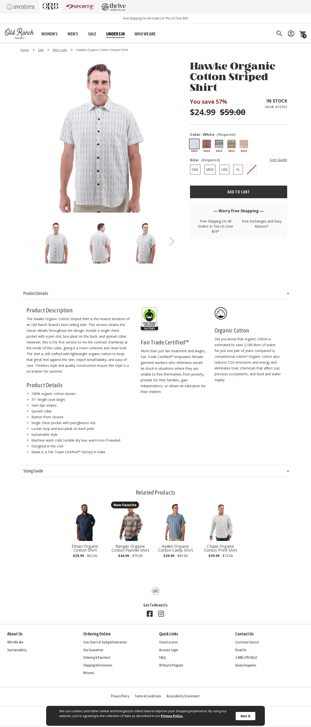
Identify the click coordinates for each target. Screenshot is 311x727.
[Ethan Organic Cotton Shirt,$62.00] (85, 521)
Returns (88, 673)
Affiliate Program (171, 665)
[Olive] (231, 144)
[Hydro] (219, 144)
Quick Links (168, 633)
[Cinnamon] (244, 144)
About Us (15, 633)
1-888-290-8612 (246, 657)
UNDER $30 (115, 33)
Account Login (168, 650)
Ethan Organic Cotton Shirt (85, 548)
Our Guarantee (93, 650)
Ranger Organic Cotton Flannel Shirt (130, 548)
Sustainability (17, 650)
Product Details (35, 293)
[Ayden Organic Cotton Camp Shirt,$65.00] (175, 521)
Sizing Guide (33, 470)
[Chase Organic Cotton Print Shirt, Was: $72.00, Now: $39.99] (220, 521)
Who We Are (15, 642)
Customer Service (247, 642)
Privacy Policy (120, 696)
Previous (29, 242)
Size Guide (278, 159)
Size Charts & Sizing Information (105, 642)
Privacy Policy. (172, 716)
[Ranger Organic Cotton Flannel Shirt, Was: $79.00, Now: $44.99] (130, 521)
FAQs (162, 657)
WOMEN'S (49, 33)
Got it (246, 716)
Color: (212, 134)
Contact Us (244, 633)
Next (171, 242)
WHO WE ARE (145, 33)
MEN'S (73, 33)
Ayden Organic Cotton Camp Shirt (175, 548)
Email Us (241, 650)
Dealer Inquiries (245, 665)
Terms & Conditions (148, 696)
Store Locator (168, 642)
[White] (194, 144)
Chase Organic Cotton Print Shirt (221, 548)
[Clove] (206, 144)
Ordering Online (97, 633)
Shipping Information (97, 665)
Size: (238, 160)
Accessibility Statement (183, 696)
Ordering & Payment (97, 657)
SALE (92, 33)
